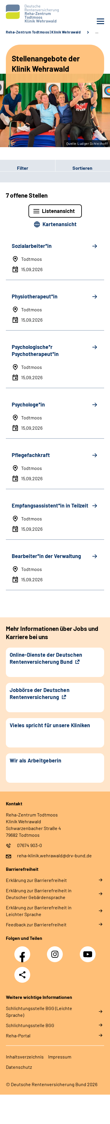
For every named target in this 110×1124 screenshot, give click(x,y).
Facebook (24, 951)
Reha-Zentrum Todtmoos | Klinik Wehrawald (43, 32)
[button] (27, 168)
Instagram (56, 951)
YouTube (88, 951)
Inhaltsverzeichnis (25, 1056)
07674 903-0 (29, 845)
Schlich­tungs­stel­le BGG (30, 1025)
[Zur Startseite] (29, 13)
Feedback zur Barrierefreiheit (36, 924)
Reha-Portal (18, 1035)
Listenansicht (58, 211)
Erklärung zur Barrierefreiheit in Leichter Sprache (39, 911)
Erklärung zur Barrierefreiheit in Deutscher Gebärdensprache (39, 894)
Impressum (59, 1056)
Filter (14, 168)
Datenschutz (19, 1067)
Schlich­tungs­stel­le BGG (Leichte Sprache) (39, 1011)
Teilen (22, 975)
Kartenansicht (60, 224)
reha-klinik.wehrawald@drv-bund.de (54, 855)
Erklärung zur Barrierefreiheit (36, 880)
